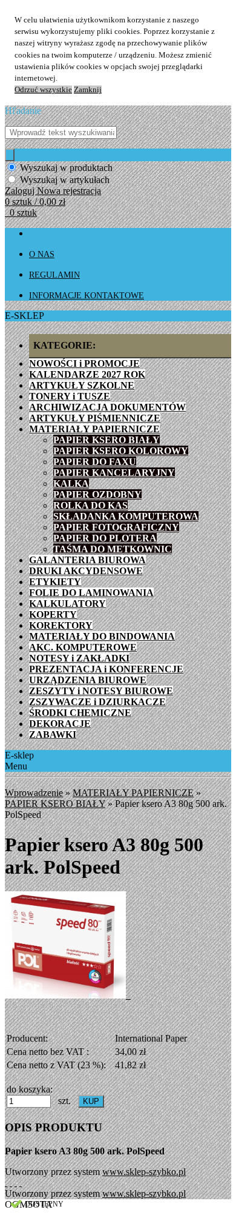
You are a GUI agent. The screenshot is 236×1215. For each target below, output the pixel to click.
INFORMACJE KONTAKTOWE (86, 295)
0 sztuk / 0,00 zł (35, 201)
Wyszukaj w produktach (66, 167)
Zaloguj (21, 191)
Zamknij (88, 89)
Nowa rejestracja (69, 191)
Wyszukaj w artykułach (65, 180)
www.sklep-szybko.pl (144, 1171)
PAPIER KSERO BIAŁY (55, 803)
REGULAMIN (54, 274)
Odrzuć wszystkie (43, 89)
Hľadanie (23, 110)
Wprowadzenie (34, 793)
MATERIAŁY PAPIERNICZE (133, 793)
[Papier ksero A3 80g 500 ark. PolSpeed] (68, 995)
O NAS (41, 254)
